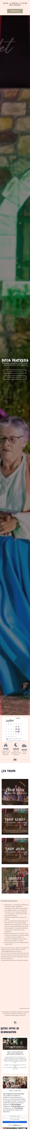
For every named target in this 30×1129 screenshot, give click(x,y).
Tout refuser (14, 1119)
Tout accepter (15, 1122)
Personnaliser (15, 1116)
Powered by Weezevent (24, 1008)
